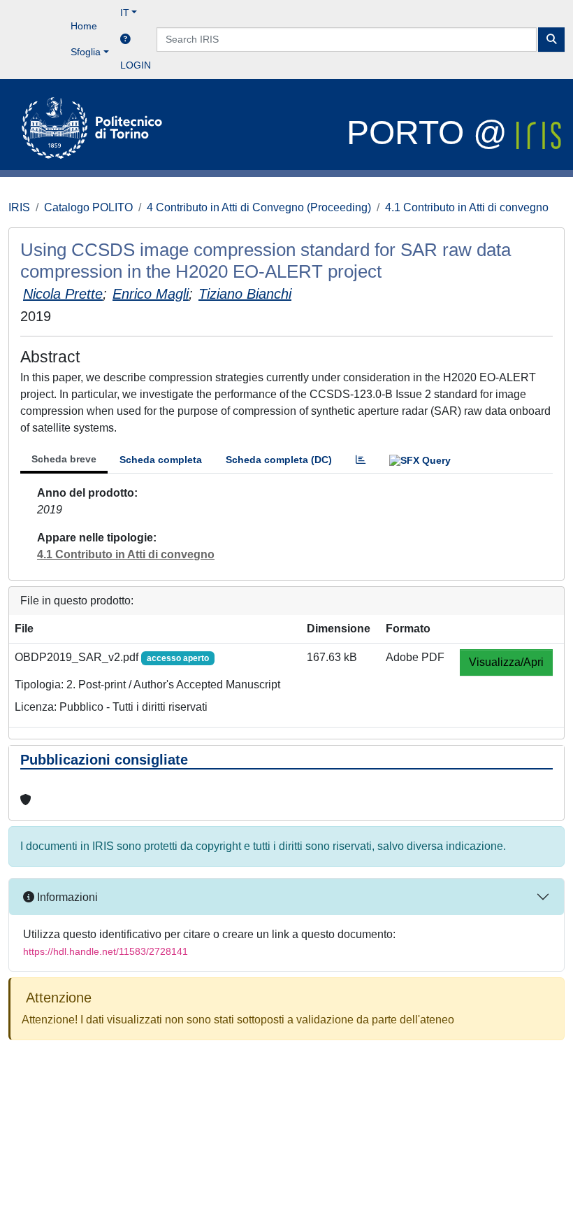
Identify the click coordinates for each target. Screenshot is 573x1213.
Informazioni (66, 897)
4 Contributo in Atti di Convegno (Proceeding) (259, 207)
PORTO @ (431, 132)
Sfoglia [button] (86, 51)
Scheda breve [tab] (63, 458)
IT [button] (124, 12)
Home (84, 25)
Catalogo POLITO (88, 207)
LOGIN (135, 65)
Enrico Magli (151, 294)
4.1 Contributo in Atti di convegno (467, 207)
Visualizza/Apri (506, 662)
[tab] (360, 460)
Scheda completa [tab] (160, 459)
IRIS (19, 207)
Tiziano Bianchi (244, 294)
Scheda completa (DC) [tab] (279, 459)
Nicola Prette (63, 294)
